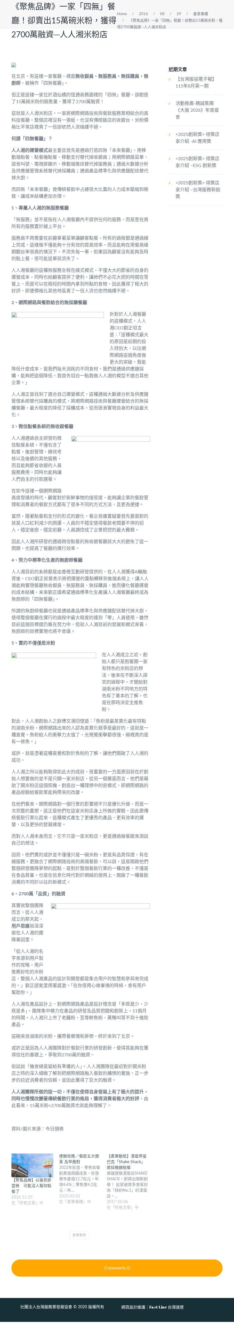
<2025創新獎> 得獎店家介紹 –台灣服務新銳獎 (197, 190)
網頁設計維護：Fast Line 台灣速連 (152, 1307)
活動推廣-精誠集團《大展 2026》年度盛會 (197, 110)
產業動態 (79, 1235)
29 (179, 14)
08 (162, 14)
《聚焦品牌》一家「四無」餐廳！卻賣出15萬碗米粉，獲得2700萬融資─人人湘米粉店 (63, 21)
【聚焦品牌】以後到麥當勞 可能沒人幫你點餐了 (31, 1186)
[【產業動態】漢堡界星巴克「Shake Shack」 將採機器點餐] (130, 1181)
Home (122, 14)
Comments (117, 1268)
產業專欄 (200, 14)
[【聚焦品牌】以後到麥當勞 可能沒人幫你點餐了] (32, 1165)
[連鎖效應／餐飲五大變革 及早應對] (83, 1179)
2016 (143, 14)
